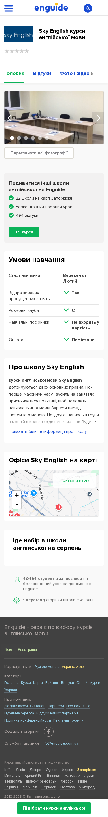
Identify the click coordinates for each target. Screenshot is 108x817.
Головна (11, 682)
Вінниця (53, 775)
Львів (20, 770)
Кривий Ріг (34, 775)
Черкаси (48, 787)
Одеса (52, 770)
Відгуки (67, 682)
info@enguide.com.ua (60, 743)
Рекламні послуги (68, 720)
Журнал (10, 690)
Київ (8, 770)
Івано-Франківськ (41, 781)
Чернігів (30, 787)
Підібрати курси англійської (54, 808)
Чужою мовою (47, 666)
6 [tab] (47, 138)
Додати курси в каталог (24, 706)
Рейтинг (52, 682)
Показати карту (74, 480)
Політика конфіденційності (27, 720)
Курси (26, 682)
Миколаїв (12, 775)
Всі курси (23, 232)
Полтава (67, 787)
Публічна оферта (19, 713)
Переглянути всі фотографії (39, 153)
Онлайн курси (88, 682)
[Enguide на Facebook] (49, 732)
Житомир (72, 775)
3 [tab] (26, 138)
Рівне (82, 781)
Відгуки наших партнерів (57, 713)
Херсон (67, 781)
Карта (38, 682)
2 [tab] (19, 138)
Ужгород (87, 787)
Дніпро (35, 770)
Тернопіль (13, 781)
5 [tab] (40, 138)
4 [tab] (33, 138)
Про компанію (78, 706)
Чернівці (11, 787)
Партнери (56, 706)
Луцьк (89, 775)
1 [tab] (12, 138)
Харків (67, 770)
